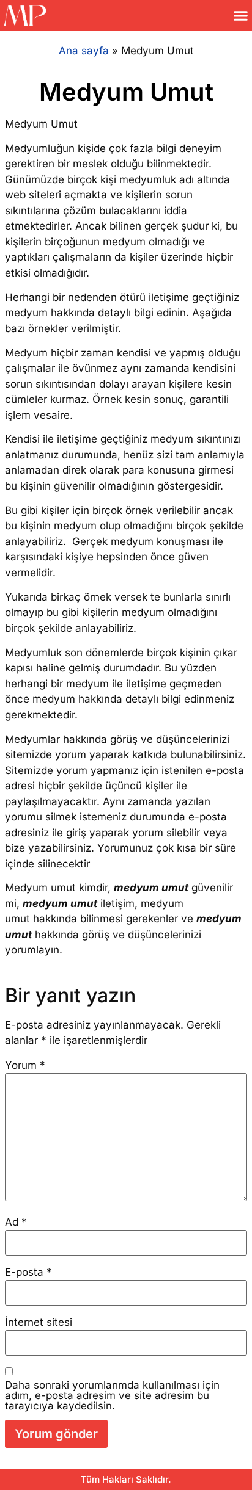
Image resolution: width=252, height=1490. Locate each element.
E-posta (28, 1272)
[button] (240, 15)
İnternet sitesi (38, 1322)
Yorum (25, 1065)
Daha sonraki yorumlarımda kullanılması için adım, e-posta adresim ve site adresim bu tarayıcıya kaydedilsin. (112, 1395)
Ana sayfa (84, 51)
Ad (16, 1222)
